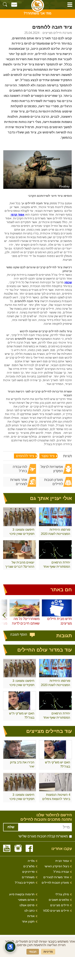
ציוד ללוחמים (25, 456)
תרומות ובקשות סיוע (22, 894)
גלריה (31, 860)
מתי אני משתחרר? (37, 13)
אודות (31, 916)
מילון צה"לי (62, 894)
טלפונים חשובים (59, 899)
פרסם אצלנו (27, 905)
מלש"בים (29, 866)
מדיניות (48, 951)
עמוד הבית (62, 860)
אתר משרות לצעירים (18, 482)
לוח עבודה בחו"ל (20, 469)
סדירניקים (28, 871)
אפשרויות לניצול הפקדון (52, 469)
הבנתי (32, 951)
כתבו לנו (29, 910)
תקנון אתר (28, 921)
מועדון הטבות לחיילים (53, 482)
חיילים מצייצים (59, 905)
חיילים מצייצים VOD (56, 910)
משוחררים (28, 877)
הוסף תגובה (18, 634)
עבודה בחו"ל (61, 871)
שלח (11, 827)
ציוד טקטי (48, 456)
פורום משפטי (26, 899)
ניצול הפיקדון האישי (56, 866)
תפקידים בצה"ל (25, 882)
